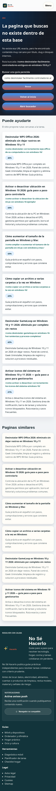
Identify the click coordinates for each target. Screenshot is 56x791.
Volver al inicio (28, 96)
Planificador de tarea (15, 758)
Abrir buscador (28, 106)
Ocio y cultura (12, 743)
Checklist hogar (13, 761)
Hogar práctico (12, 739)
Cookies (9, 780)
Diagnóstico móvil (14, 754)
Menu (48, 5)
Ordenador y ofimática (16, 736)
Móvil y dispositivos (15, 732)
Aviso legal (10, 773)
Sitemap (9, 783)
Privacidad (10, 776)
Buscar (28, 87)
